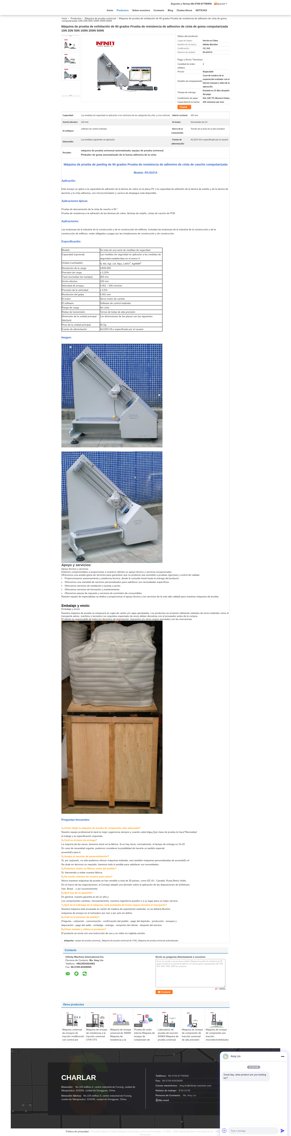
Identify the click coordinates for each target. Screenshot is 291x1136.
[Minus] (283, 1056)
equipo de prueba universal (87, 940)
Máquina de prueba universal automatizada (158, 940)
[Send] (282, 1130)
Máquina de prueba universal (100, 18)
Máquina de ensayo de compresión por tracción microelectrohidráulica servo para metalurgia (217, 1038)
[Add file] (224, 1130)
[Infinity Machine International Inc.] (79, 10)
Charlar (183, 107)
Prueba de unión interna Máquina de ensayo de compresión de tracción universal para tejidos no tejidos (144, 1039)
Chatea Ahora (184, 10)
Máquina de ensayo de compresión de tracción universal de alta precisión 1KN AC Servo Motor (192, 1038)
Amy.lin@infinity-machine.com (195, 1085)
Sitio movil (163, 1100)
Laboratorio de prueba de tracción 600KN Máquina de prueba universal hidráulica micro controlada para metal (168, 1039)
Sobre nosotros (141, 10)
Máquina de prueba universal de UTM (119, 940)
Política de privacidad (77, 1131)
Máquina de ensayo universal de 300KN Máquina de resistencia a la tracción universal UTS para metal (120, 1038)
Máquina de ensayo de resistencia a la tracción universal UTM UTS (96, 1034)
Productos (123, 10)
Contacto (159, 10)
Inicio (110, 10)
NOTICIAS (201, 10)
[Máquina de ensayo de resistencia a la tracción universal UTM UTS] (97, 1020)
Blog (170, 10)
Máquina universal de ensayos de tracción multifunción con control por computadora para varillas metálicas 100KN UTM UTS (73, 1039)
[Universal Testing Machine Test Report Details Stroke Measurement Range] (128, 68)
